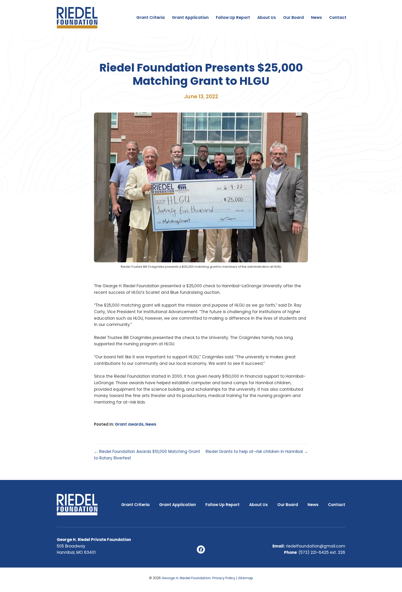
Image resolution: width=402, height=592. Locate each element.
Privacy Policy (223, 577)
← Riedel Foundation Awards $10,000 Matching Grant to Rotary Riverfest (147, 455)
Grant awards (129, 424)
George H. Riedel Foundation (186, 577)
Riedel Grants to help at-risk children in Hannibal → (257, 451)
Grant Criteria (150, 17)
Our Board (293, 17)
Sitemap (245, 577)
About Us (266, 17)
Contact (337, 17)
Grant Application (190, 17)
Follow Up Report (233, 17)
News (316, 17)
